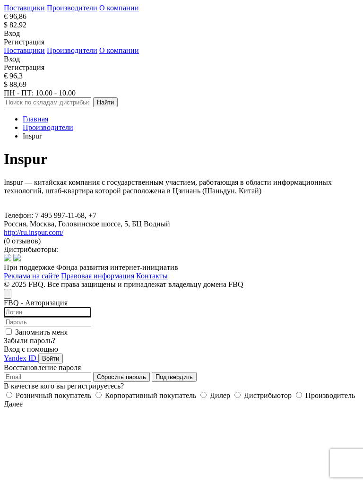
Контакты (152, 276)
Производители (72, 8)
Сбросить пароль (121, 376)
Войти (50, 358)
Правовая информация (97, 276)
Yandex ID (21, 358)
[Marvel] (8, 259)
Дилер (220, 395)
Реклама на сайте (31, 276)
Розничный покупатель (53, 395)
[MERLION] (17, 259)
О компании (119, 8)
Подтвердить (174, 376)
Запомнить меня (41, 332)
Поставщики (24, 8)
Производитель (329, 395)
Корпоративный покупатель (150, 395)
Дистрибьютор (268, 395)
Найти (105, 102)
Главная (35, 119)
